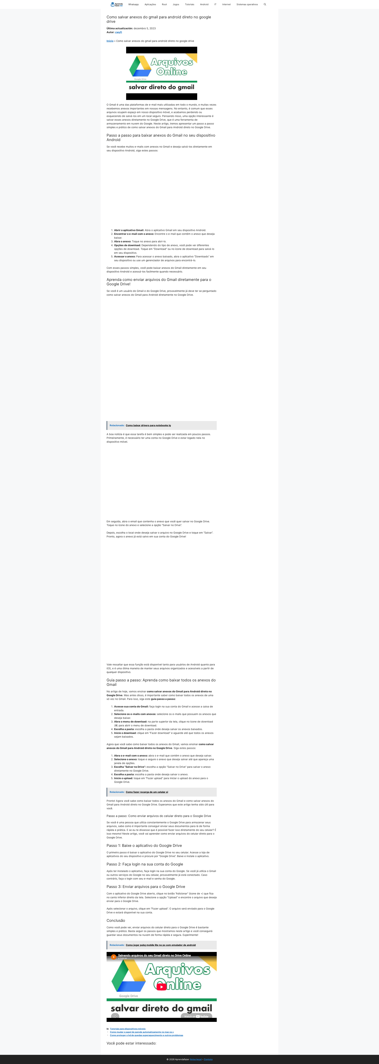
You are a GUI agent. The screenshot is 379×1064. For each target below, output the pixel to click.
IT (215, 4)
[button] (265, 4)
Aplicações (150, 4)
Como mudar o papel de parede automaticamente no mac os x (142, 1032)
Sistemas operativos (247, 4)
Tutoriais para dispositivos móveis (128, 1028)
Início (110, 40)
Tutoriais (189, 4)
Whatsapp (133, 4)
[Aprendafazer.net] (117, 4)
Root (164, 4)
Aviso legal (196, 1059)
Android (204, 4)
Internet (226, 4)
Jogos (176, 4)
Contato (208, 1059)
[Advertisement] (162, 177)
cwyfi (118, 32)
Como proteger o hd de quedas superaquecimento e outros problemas (146, 1035)
